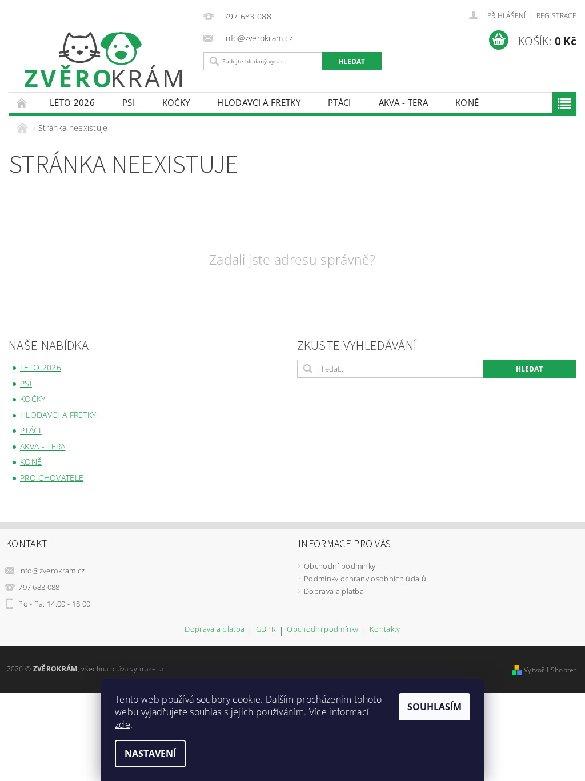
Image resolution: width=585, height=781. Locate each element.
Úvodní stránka (22, 103)
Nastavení (150, 753)
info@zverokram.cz (51, 570)
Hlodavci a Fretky (258, 102)
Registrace (556, 16)
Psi (128, 102)
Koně (467, 102)
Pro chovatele (51, 477)
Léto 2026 (72, 102)
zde (122, 724)
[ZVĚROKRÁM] (103, 60)
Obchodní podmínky (339, 566)
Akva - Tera (403, 102)
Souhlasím (434, 706)
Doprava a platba (334, 591)
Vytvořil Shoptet (550, 670)
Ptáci (339, 102)
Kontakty (385, 629)
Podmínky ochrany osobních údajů (365, 578)
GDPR (266, 629)
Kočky (176, 102)
